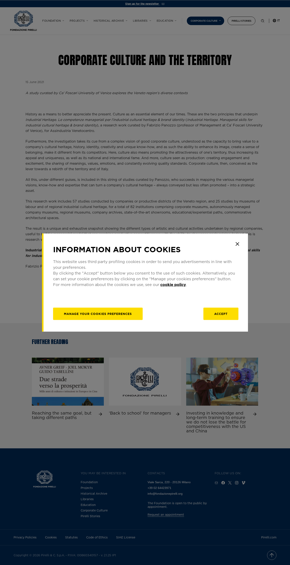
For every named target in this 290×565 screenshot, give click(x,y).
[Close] (237, 244)
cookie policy (173, 284)
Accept (221, 313)
